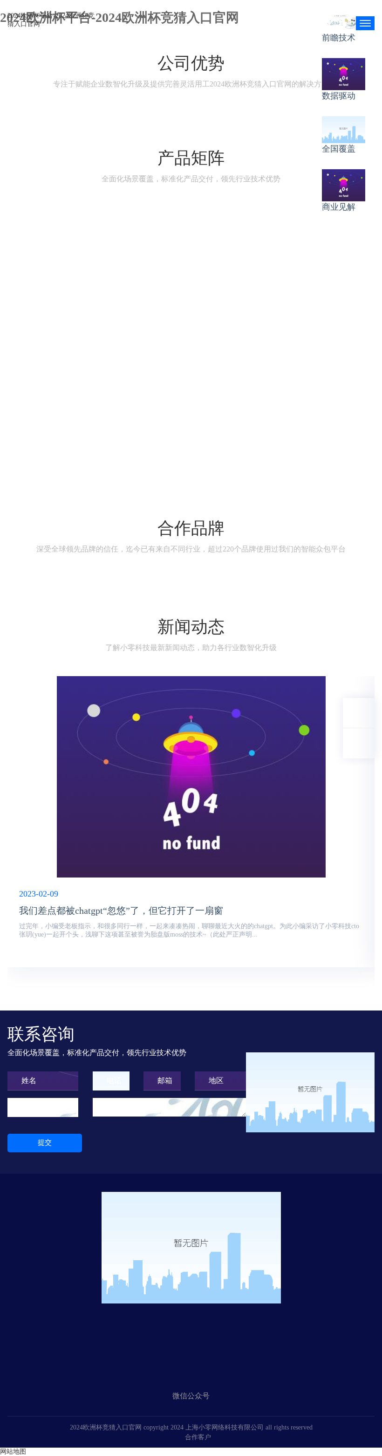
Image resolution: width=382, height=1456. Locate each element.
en (339, 20)
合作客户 (198, 1437)
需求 (114, 1107)
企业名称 (36, 1107)
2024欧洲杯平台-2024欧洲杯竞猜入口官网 (51, 19)
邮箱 (164, 1080)
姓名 (28, 1080)
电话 (114, 1080)
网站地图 (13, 1451)
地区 (216, 1080)
